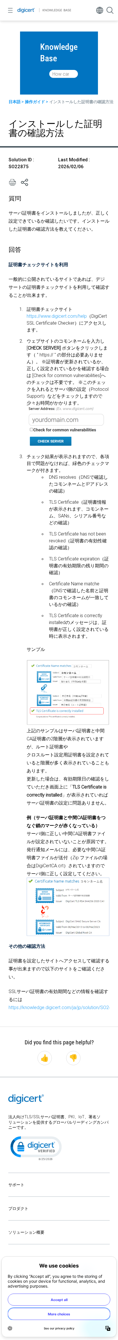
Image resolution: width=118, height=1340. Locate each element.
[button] (35, 1147)
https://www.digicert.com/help (57, 316)
